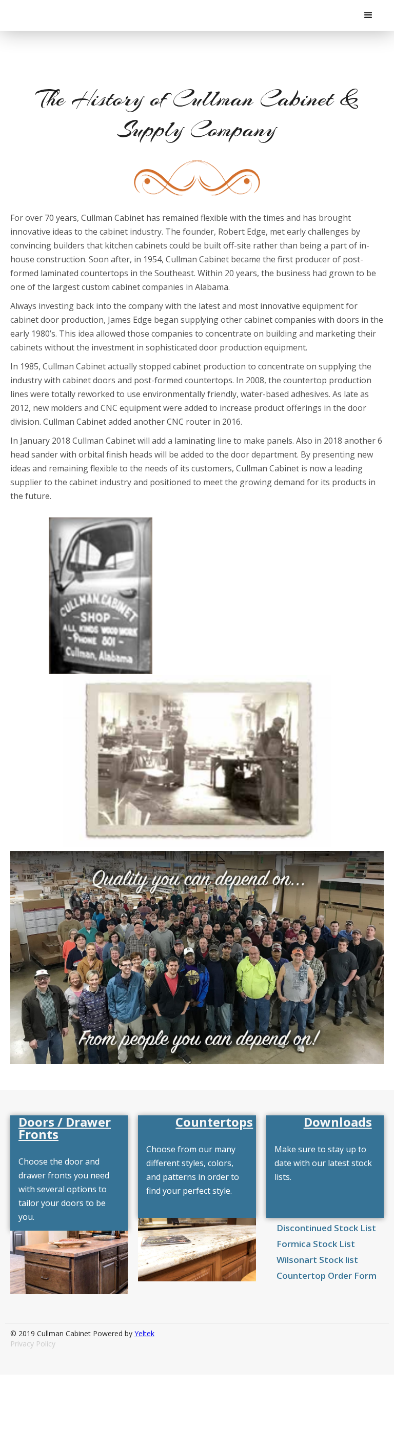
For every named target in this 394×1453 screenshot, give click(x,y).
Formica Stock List (316, 1244)
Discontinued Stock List (326, 1228)
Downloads (338, 1121)
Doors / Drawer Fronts (64, 1128)
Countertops (214, 1121)
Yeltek (144, 1333)
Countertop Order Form (327, 1275)
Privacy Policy (32, 1343)
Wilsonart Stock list (317, 1259)
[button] (368, 15)
